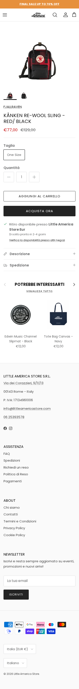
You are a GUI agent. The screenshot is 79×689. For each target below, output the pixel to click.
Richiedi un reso (16, 467)
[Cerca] (55, 15)
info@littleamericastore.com (27, 408)
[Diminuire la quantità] (9, 177)
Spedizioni (12, 460)
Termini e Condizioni (20, 521)
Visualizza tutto (39, 291)
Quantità (12, 167)
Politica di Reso (16, 474)
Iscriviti (16, 594)
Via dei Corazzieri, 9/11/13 (23, 383)
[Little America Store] (38, 15)
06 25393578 (14, 417)
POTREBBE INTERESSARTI (39, 285)
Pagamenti (13, 481)
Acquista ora (39, 211)
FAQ (7, 453)
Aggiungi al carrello (40, 196)
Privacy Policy (14, 528)
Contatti (11, 514)
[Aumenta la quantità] (34, 177)
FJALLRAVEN (13, 106)
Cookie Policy (14, 535)
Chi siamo (12, 507)
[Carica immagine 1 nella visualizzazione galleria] (39, 54)
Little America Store (26, 674)
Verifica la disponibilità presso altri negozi (37, 240)
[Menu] (5, 15)
